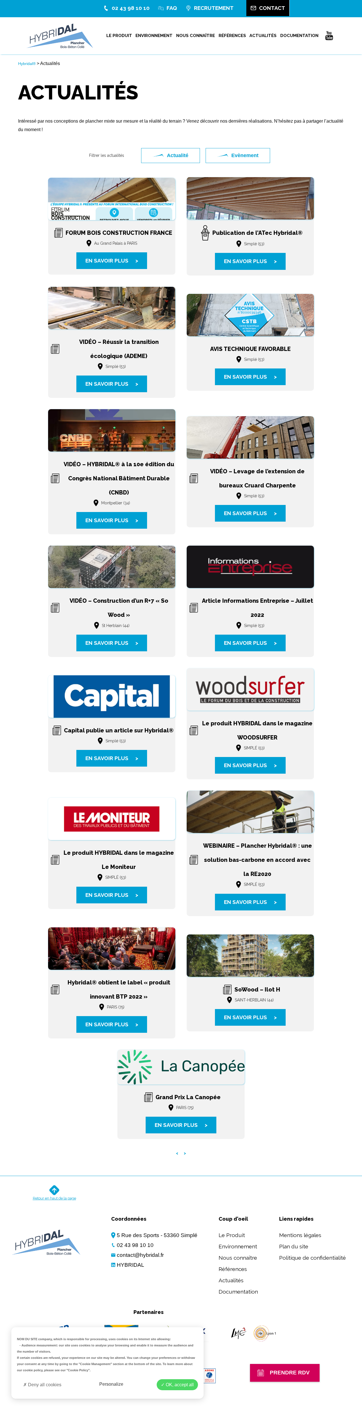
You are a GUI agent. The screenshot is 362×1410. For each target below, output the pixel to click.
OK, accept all (179, 1384)
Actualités (263, 35)
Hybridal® (27, 63)
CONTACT (272, 8)
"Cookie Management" (95, 1364)
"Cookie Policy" (78, 1370)
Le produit (119, 35)
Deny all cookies (44, 1384)
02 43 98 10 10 (131, 8)
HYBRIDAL (130, 1265)
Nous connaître (195, 35)
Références (232, 35)
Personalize (111, 1384)
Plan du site (293, 1246)
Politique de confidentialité (312, 1258)
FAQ (172, 8)
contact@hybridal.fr (140, 1255)
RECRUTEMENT (214, 8)
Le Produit (232, 1235)
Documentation (299, 35)
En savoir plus (111, 260)
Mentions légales (300, 1235)
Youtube (329, 35)
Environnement (154, 35)
